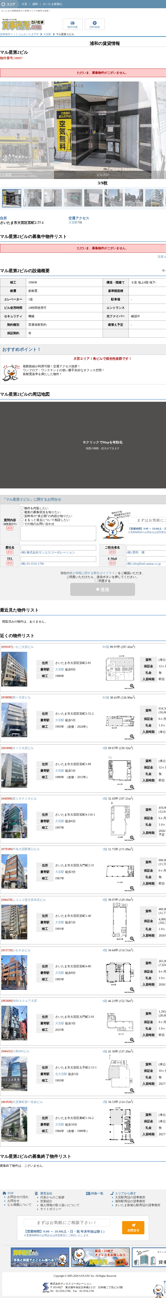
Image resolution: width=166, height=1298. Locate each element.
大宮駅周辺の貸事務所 (130, 1197)
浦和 (35, 4)
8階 (105, 899)
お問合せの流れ (18, 1197)
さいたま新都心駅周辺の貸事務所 (137, 1205)
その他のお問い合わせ (38, 523)
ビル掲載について (19, 1204)
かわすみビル (22, 950)
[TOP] (22, 29)
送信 (104, 589)
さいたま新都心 (52, 4)
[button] (5, 130)
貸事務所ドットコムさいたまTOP (19, 34)
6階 (105, 748)
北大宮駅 (61, 1074)
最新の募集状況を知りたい (42, 512)
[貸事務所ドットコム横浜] (100, 1266)
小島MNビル (21, 1051)
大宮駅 (47, 34)
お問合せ (13, 1200)
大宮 (24, 4)
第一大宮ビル (22, 697)
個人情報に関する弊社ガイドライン (93, 573)
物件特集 (72, 27)
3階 (105, 849)
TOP (10, 1193)
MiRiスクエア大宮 (25, 1000)
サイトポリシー (50, 1209)
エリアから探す (125, 1193)
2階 (105, 1102)
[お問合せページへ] (133, 1233)
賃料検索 (94, 27)
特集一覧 (97, 1193)
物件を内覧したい (35, 508)
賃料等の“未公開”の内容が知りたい (47, 516)
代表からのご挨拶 (52, 1197)
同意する (104, 580)
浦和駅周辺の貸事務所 (130, 1201)
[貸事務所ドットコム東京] (40, 1266)
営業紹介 (46, 1201)
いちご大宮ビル (23, 647)
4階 (105, 950)
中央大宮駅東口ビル (26, 849)
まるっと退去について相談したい (46, 520)
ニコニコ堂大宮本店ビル (29, 899)
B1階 (106, 647)
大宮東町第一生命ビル (28, 1102)
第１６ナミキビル (25, 798)
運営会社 (46, 1193)
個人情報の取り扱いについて (60, 1205)
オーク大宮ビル (23, 748)
